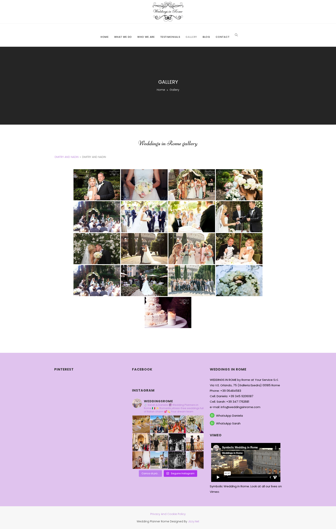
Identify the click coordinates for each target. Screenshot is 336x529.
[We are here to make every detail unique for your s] (141, 460)
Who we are (146, 37)
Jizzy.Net (193, 521)
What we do (123, 37)
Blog (206, 37)
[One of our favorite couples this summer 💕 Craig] (159, 460)
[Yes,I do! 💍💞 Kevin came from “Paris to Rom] (177, 460)
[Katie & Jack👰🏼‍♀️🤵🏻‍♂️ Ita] (159, 442)
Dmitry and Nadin (67, 157)
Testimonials (170, 37)
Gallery (191, 37)
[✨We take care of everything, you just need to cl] (195, 424)
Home (105, 37)
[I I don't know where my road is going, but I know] (177, 442)
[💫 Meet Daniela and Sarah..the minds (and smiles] (159, 424)
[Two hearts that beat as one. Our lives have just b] (195, 442)
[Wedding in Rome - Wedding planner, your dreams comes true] (168, 11)
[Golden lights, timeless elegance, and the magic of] (141, 424)
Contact (223, 37)
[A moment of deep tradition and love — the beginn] (177, 424)
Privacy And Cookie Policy (168, 514)
